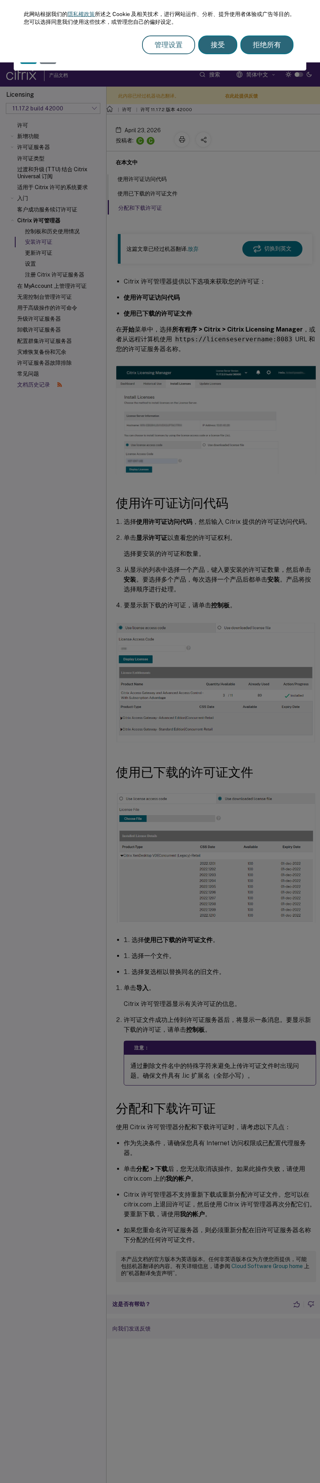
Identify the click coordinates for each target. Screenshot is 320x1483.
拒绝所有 (267, 45)
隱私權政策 (81, 14)
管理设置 (169, 45)
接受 (218, 45)
